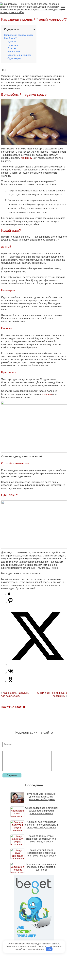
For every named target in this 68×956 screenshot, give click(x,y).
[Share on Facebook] (9, 594)
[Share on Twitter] (37, 664)
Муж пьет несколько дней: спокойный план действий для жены (41, 867)
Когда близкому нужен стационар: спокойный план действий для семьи (41, 838)
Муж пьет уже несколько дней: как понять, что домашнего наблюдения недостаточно (41, 798)
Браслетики (13, 51)
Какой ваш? (10, 38)
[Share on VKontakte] (10, 672)
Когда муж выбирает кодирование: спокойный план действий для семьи (41, 853)
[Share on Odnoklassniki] (10, 681)
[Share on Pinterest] (10, 602)
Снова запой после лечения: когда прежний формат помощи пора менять (41, 810)
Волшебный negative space (19, 35)
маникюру (26, 157)
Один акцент (14, 58)
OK (49, 949)
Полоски (12, 48)
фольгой (47, 394)
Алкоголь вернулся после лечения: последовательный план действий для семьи (41, 824)
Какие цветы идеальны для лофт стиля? (15, 694)
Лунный (11, 41)
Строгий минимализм (19, 55)
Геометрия (13, 45)
